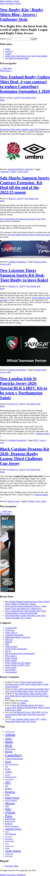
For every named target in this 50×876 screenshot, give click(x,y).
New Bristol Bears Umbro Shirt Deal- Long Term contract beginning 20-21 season (25, 616)
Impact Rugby (9, 779)
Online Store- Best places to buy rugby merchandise (26, 56)
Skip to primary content (9, 1)
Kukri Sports (12, 797)
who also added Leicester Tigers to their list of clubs (29, 235)
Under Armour (13, 850)
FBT (6, 767)
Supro (7, 843)
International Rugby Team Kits (20, 169)
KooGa (10, 792)
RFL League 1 (11, 656)
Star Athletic (9, 839)
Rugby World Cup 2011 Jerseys (18, 663)
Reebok (8, 823)
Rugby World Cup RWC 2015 (17, 665)
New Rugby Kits (29, 98)
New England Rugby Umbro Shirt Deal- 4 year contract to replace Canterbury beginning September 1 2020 (25, 84)
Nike (8, 809)
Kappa (8, 788)
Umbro (13, 171)
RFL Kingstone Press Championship (20, 653)
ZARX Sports (9, 854)
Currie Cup (9, 630)
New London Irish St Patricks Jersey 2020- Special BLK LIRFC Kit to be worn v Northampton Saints (23, 388)
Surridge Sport (9, 846)
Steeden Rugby (9, 841)
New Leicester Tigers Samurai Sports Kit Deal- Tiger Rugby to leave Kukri (24, 275)
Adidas (10, 735)
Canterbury (4, 171)
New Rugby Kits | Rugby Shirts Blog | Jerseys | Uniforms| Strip (21, 14)
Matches (8, 642)
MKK (7, 806)
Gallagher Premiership (17, 262)
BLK (36, 440)
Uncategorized (11, 672)
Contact (8, 54)
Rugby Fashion (11, 658)
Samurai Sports (40, 262)
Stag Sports (8, 836)
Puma (8, 816)
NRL (7, 644)
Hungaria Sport (10, 777)
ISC (8, 782)
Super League (13, 501)
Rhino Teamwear (12, 826)
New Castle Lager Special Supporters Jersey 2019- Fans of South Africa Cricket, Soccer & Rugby (27, 684)
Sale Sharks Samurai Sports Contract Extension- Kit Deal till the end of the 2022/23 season (24, 185)
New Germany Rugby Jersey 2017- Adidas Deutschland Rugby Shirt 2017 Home (25, 720)
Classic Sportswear (14, 758)
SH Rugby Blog (11, 866)
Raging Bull (10, 819)
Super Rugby (10, 670)
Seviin (7, 831)
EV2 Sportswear (11, 764)
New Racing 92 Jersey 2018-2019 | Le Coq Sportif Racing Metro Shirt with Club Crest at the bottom (26, 714)
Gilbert (8, 772)
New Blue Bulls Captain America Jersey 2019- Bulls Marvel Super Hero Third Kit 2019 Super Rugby (27, 695)
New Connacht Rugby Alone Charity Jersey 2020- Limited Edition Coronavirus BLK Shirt (25, 612)
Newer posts (6, 71)
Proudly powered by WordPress (13, 875)
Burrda (8, 751)
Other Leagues (11, 646)
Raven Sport (10, 821)
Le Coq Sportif (11, 800)
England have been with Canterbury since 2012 (19, 129)
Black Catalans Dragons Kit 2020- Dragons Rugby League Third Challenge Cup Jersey (24, 456)
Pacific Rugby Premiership (16, 649)
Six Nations (10, 834)
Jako (6, 786)
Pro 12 (8, 651)
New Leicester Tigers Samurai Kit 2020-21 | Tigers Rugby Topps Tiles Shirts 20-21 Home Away (25, 607)
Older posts (6, 68)
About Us (9, 51)
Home (7, 49)
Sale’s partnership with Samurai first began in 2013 (20, 219)
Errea (8, 761)
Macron (10, 803)
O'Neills (30, 501)
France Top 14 (11, 632)
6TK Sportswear (10, 731)
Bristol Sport (10, 749)
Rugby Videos (11, 660)
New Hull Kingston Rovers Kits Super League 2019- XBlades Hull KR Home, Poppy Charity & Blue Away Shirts (27, 707)
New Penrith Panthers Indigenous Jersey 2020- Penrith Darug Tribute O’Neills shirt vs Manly (27, 602)
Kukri (7, 795)
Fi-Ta (7, 769)
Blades (9, 741)
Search (3, 39)
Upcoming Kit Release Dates (17, 58)
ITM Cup (9, 639)
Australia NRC (11, 628)
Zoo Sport (9, 856)
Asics (8, 738)
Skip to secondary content (10, 3)
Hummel (7, 774)
